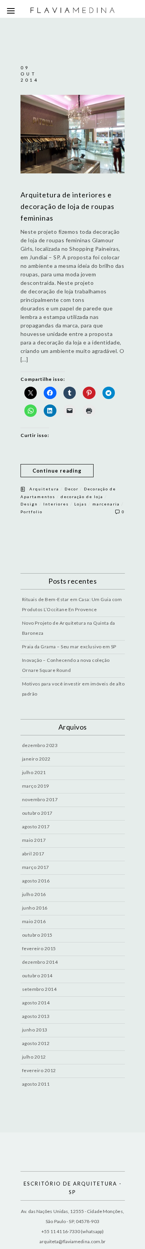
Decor (71, 489)
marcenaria (106, 504)
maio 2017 (34, 840)
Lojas (80, 504)
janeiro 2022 (36, 759)
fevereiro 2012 (39, 1070)
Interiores (56, 504)
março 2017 (35, 867)
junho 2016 (35, 908)
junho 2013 (35, 1030)
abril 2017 (33, 854)
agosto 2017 (36, 826)
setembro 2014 (39, 989)
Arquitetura (44, 489)
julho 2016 (34, 894)
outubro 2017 (37, 813)
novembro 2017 (40, 799)
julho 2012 (34, 1057)
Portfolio (31, 511)
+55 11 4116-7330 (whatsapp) (72, 1231)
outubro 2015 (37, 935)
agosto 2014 (36, 1003)
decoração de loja (82, 496)
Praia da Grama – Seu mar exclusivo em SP (69, 646)
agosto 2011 (36, 1084)
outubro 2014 (37, 975)
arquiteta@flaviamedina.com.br (72, 1241)
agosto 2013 (36, 1016)
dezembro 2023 (40, 745)
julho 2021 (34, 772)
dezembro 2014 (40, 962)
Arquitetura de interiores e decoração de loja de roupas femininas (67, 206)
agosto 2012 (36, 1043)
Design (29, 504)
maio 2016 (34, 921)
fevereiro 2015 (39, 948)
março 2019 (35, 786)
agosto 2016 (36, 881)
